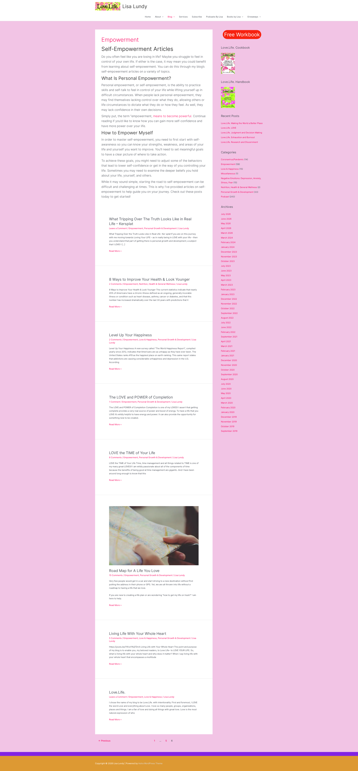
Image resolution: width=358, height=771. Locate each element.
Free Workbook (242, 34)
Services (183, 16)
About (158, 16)
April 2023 (226, 280)
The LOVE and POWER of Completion (141, 397)
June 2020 (226, 388)
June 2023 (226, 270)
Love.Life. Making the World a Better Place (242, 123)
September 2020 (229, 374)
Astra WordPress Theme (150, 763)
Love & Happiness (148, 339)
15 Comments (116, 575)
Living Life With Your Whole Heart (137, 633)
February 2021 (228, 351)
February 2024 (228, 242)
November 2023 (229, 256)
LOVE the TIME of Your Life (132, 453)
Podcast (225, 196)
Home (148, 16)
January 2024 (228, 247)
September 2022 (229, 313)
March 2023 (227, 284)
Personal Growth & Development (160, 228)
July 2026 (226, 214)
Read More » (115, 251)
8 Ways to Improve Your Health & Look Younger (149, 279)
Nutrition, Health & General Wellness (157, 284)
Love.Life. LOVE (228, 127)
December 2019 (229, 417)
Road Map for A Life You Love (134, 570)
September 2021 (229, 336)
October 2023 (228, 261)
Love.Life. (117, 692)
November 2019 (229, 421)
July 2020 (226, 384)
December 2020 (229, 360)
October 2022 (228, 308)
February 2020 (228, 407)
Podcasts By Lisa (214, 16)
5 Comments (115, 638)
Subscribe (197, 16)
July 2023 (226, 266)
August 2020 (227, 379)
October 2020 (228, 369)
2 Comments (115, 284)
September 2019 (229, 431)
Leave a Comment (118, 228)
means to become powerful (172, 116)
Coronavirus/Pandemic (232, 159)
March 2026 (227, 233)
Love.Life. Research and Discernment (239, 142)
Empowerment (136, 228)
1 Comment (114, 401)
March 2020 (227, 402)
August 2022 (227, 317)
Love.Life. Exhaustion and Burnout (238, 137)
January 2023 (228, 294)
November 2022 (229, 303)
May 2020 (226, 393)
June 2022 (226, 327)
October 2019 (227, 426)
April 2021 (226, 341)
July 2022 (226, 322)
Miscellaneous (228, 173)
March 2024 (227, 237)
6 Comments (115, 457)
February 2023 (228, 289)
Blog (170, 16)
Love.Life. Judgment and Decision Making (241, 132)
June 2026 (226, 218)
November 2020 (229, 365)
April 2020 (226, 398)
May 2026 (226, 223)
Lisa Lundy (134, 6)
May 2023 (226, 275)
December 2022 (229, 299)
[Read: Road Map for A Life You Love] (154, 535)
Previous (104, 740)
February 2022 (228, 332)
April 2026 (226, 228)
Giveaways (252, 16)
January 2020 (227, 412)
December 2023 (229, 251)
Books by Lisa (234, 16)
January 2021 (227, 355)
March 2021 (226, 346)
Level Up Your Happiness (130, 335)
